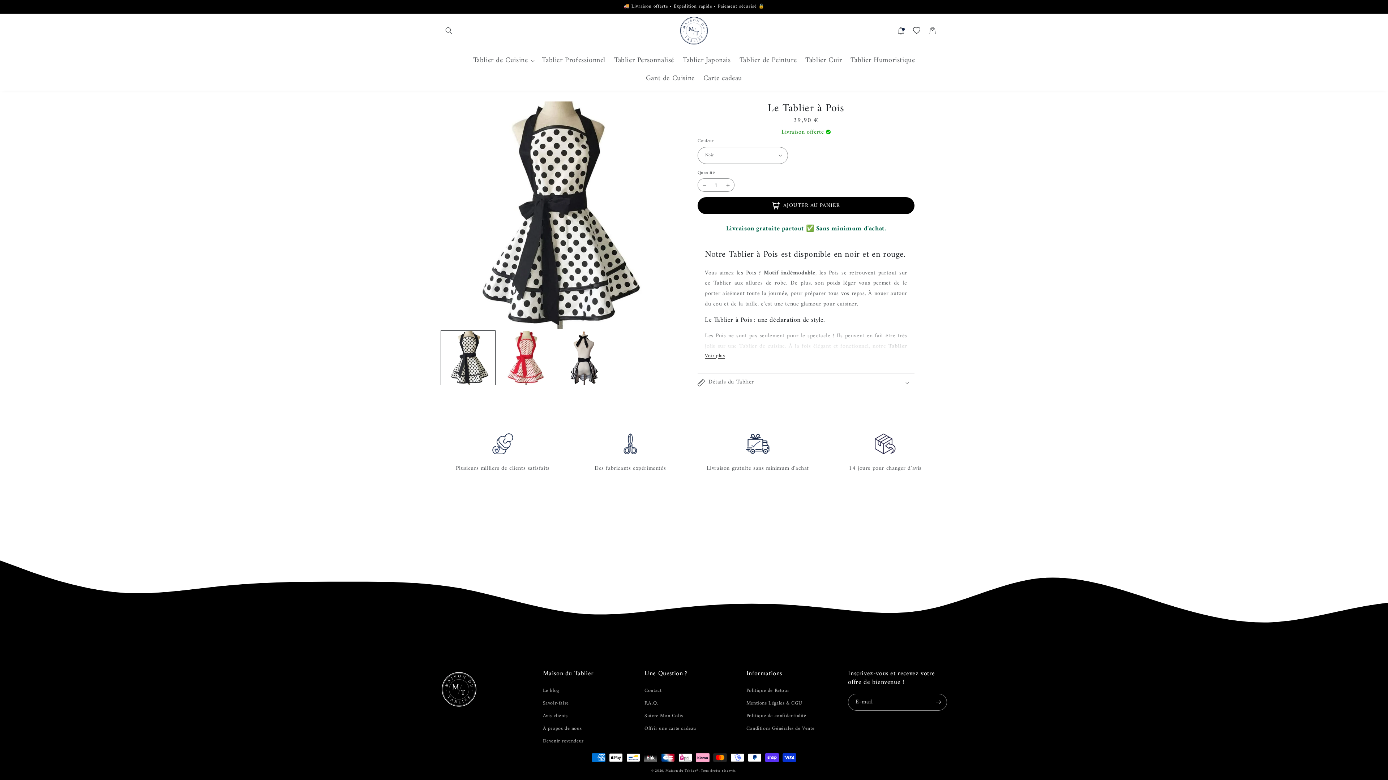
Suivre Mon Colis (663, 715)
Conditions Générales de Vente (780, 728)
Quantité (706, 173)
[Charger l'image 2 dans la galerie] (526, 358)
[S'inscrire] (939, 702)
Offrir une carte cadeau (670, 728)
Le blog (551, 690)
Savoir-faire (556, 703)
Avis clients (555, 715)
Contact (652, 690)
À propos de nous (562, 728)
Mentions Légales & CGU (774, 703)
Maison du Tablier (680, 771)
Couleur (706, 141)
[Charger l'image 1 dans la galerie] (468, 358)
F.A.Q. (651, 703)
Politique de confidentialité (776, 715)
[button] (449, 31)
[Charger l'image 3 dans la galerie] (584, 358)
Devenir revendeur (563, 741)
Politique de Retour (767, 690)
